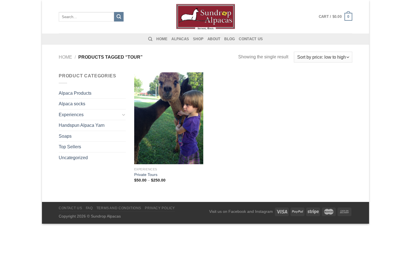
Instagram (264, 211)
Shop (198, 39)
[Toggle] (123, 114)
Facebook (237, 211)
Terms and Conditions (118, 208)
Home (161, 39)
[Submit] (119, 17)
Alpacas (180, 39)
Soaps (65, 136)
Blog (229, 39)
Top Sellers (70, 146)
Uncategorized (73, 157)
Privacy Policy (160, 208)
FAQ (89, 208)
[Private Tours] (168, 118)
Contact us (251, 39)
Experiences (71, 114)
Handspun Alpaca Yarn (82, 125)
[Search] (150, 39)
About (213, 39)
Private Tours (145, 174)
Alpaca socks (72, 103)
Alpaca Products (75, 93)
